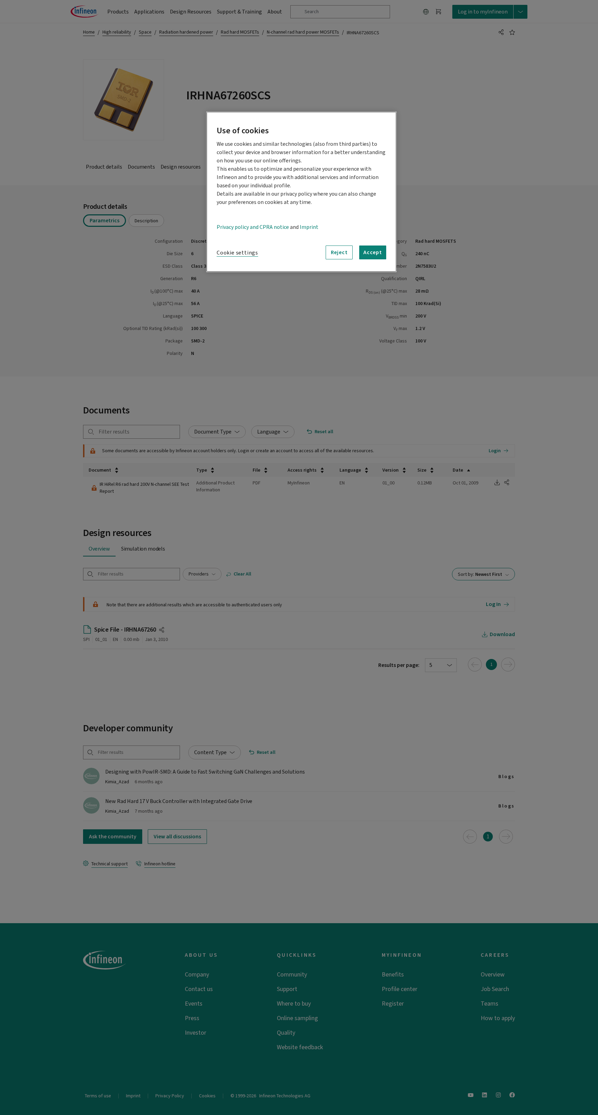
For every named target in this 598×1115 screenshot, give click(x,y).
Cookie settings (237, 253)
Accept (372, 252)
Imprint (309, 227)
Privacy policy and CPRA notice (253, 227)
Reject (339, 252)
